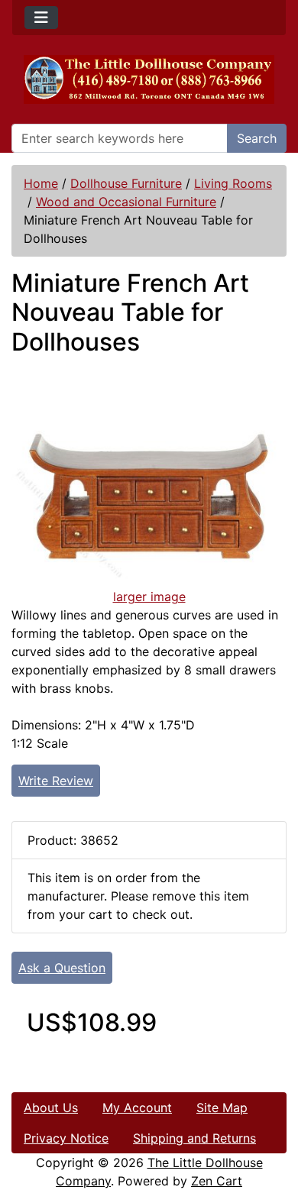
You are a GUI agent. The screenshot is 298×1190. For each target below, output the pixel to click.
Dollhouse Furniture (126, 183)
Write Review (55, 780)
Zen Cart (216, 1180)
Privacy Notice (66, 1138)
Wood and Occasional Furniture (126, 201)
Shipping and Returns (194, 1138)
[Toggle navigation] (41, 17)
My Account (137, 1107)
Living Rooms (233, 183)
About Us (51, 1107)
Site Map (222, 1107)
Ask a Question (61, 967)
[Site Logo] (149, 79)
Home (41, 183)
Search (257, 138)
